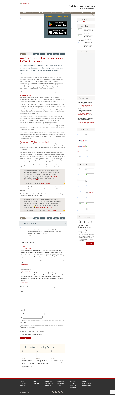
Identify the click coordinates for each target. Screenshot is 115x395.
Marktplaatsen (48, 381)
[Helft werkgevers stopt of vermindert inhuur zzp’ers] (57, 353)
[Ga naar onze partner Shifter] (82, 181)
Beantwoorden (24, 264)
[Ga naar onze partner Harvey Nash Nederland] (82, 158)
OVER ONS (92, 12)
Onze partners (61, 383)
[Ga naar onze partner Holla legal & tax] (90, 187)
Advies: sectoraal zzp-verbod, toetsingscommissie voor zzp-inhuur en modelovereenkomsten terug (28, 364)
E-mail (22, 314)
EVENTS (63, 12)
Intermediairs (48, 385)
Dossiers (31, 12)
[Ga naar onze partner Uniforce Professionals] (90, 205)
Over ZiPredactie (33, 228)
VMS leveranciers (49, 383)
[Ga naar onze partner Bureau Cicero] (82, 205)
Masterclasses (36, 383)
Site (21, 317)
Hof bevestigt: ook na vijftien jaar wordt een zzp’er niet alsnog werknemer (88, 31)
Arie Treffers (23, 246)
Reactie (23, 291)
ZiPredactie (70, 27)
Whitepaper (23, 385)
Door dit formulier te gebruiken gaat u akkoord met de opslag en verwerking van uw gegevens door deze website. (42, 326)
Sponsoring (73, 383)
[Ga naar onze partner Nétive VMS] (82, 193)
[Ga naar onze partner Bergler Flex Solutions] (82, 210)
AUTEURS (81, 12)
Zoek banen (60, 385)
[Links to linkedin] (88, 222)
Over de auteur (29, 223)
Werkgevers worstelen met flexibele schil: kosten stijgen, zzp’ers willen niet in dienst (42, 363)
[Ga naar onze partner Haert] (82, 187)
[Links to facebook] (84, 222)
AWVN (49, 214)
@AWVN (54, 176)
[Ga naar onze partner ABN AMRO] (90, 181)
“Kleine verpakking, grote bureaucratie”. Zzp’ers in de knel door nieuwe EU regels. (89, 44)
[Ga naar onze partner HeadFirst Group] (90, 152)
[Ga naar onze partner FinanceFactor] (90, 135)
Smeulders (60, 214)
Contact (84, 381)
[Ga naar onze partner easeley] (90, 170)
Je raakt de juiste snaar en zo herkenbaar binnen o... (85, 115)
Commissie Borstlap (54, 214)
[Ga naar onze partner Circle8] (82, 141)
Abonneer (89, 243)
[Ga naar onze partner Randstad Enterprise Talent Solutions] (82, 170)
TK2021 (63, 214)
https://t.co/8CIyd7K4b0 (31, 180)
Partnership (73, 381)
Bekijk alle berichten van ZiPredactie (37, 236)
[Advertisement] (86, 74)
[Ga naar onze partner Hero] (90, 158)
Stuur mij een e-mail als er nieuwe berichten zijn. (33, 334)
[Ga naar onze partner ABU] (90, 199)
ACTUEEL (24, 12)
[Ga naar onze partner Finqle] (82, 135)
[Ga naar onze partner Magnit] (82, 146)
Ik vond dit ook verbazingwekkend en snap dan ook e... (86, 123)
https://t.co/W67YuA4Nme (44, 207)
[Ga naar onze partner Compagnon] (82, 152)
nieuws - (24, 358)
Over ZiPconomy (86, 383)
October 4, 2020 (45, 183)
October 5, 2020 (51, 210)
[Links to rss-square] (92, 222)
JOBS (72, 12)
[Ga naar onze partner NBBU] (82, 199)
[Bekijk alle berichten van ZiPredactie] (71, 21)
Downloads (42, 12)
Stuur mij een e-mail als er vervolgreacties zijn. (33, 331)
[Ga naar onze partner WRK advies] (90, 210)
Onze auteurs (61, 381)
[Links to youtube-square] (80, 222)
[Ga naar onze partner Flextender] (90, 141)
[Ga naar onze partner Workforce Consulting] (90, 176)
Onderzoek (23, 383)
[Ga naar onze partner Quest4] (82, 176)
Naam (22, 310)
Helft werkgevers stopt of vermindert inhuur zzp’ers (57, 361)
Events (34, 381)
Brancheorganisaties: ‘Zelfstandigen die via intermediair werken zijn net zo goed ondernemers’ (85, 37)
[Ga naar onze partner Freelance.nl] (90, 193)
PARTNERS (53, 12)
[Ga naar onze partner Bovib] (90, 146)
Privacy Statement (86, 385)
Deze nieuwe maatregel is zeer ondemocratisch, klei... (85, 107)
